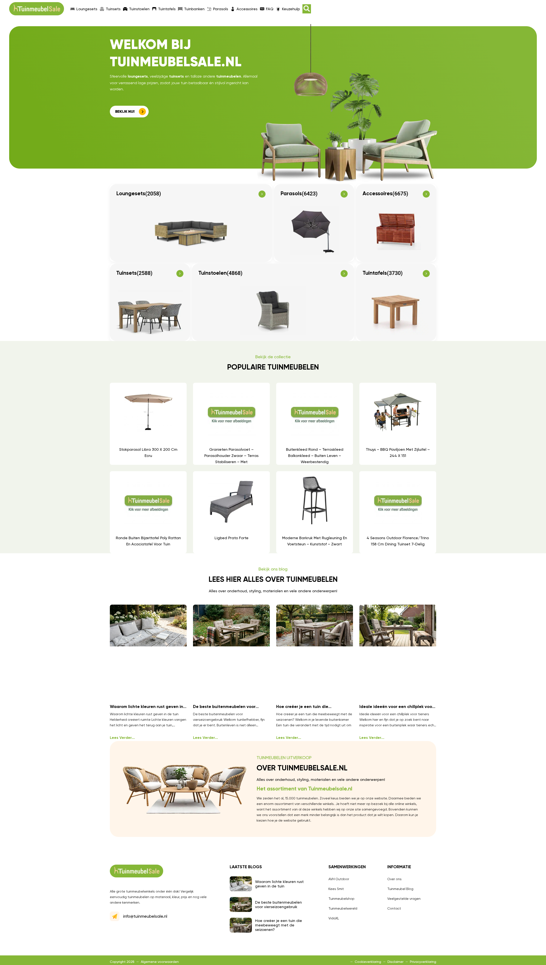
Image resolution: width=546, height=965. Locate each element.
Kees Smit (336, 889)
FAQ (269, 9)
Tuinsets (113, 9)
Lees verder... (122, 738)
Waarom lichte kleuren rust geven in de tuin (279, 883)
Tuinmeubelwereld (342, 908)
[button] (306, 8)
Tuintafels (167, 9)
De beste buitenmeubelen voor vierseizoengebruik (278, 904)
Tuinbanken (194, 9)
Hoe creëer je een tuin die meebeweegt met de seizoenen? (278, 925)
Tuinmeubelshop (341, 899)
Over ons (394, 879)
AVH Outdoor (338, 879)
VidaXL (333, 918)
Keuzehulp (291, 9)
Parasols (220, 9)
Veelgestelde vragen (404, 899)
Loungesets (86, 9)
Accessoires (247, 9)
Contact (394, 908)
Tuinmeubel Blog (400, 889)
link (148, 424)
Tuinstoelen (139, 9)
